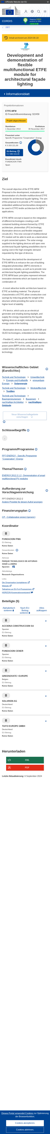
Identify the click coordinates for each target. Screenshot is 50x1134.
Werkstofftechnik (38, 388)
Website (9, 586)
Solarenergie (20, 383)
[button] (32, 11)
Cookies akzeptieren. (25, 1123)
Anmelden (26, 11)
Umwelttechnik (37, 377)
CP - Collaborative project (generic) (18, 517)
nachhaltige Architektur (13, 402)
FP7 (8, 27)
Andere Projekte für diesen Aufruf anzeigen (22, 502)
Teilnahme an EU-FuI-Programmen (20, 589)
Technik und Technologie (14, 377)
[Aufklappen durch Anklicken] (46, 621)
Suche (39, 11)
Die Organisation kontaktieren (18, 582)
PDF (27, 767)
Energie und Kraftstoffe (17, 380)
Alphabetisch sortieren (9, 609)
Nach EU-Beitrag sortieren (25, 610)
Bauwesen (31, 399)
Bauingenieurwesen (11, 399)
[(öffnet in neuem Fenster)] (11, 10)
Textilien (10, 391)
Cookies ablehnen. (25, 1130)
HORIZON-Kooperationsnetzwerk (20, 592)
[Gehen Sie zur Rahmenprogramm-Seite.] (25, 46)
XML (27, 760)
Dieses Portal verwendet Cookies (17, 1113)
